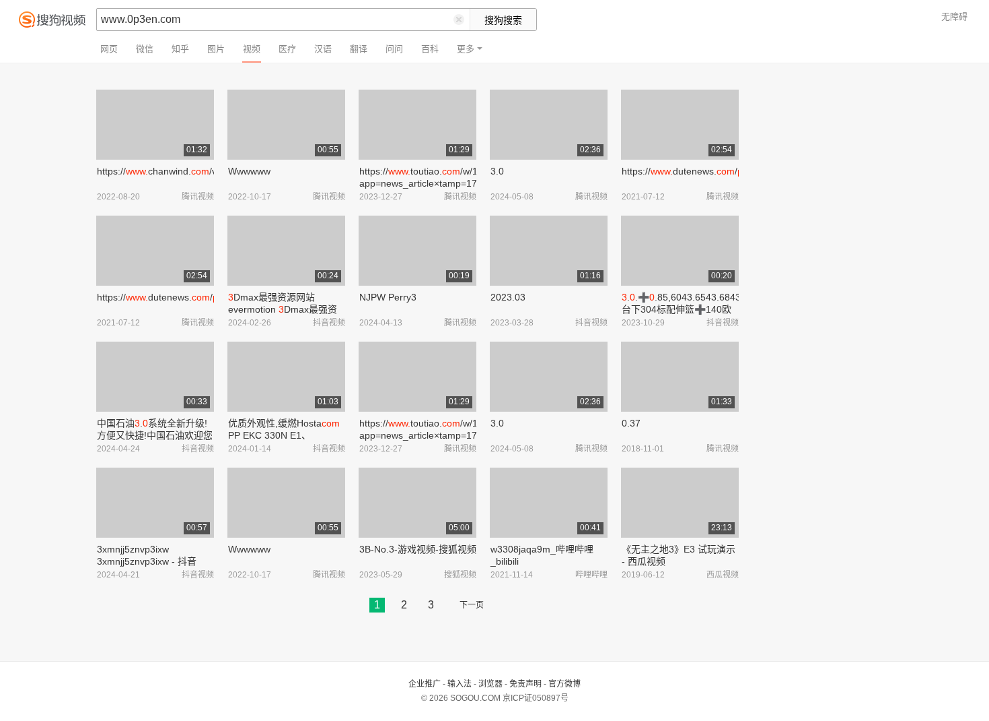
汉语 (323, 49)
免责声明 (525, 684)
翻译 (358, 49)
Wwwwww (249, 171)
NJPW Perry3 (387, 297)
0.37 (631, 423)
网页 (109, 49)
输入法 (459, 684)
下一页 (472, 605)
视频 (251, 49)
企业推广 (424, 684)
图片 (216, 49)
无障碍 (954, 16)
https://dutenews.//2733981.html (713, 171)
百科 (430, 49)
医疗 (287, 49)
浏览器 (490, 684)
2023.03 (507, 297)
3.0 (497, 171)
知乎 (180, 49)
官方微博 (564, 684)
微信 (144, 49)
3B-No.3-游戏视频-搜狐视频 (417, 549)
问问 (394, 49)
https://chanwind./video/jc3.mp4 (184, 171)
